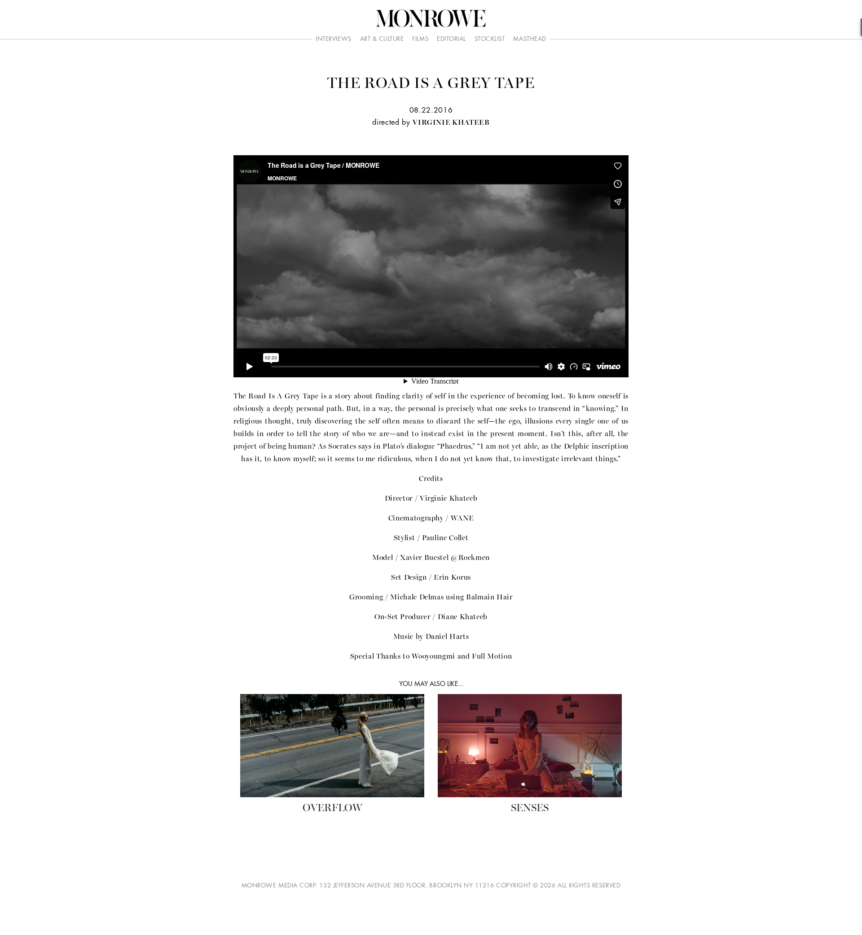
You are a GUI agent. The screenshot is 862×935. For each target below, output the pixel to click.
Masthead (529, 39)
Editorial (451, 39)
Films (420, 39)
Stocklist (490, 39)
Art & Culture (382, 39)
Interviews (333, 39)
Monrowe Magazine (431, 19)
